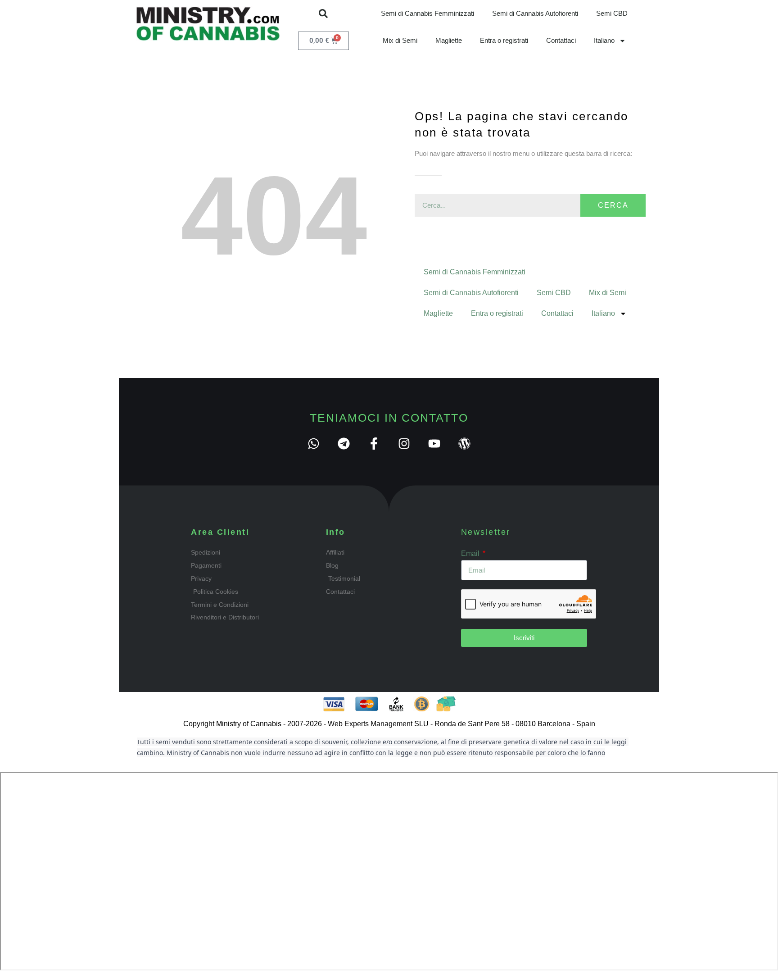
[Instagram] (404, 443)
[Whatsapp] (314, 443)
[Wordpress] (464, 443)
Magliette (448, 40)
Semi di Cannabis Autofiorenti (535, 13)
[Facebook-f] (374, 443)
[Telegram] (344, 443)
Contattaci (561, 40)
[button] (323, 14)
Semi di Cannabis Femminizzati (427, 13)
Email (471, 553)
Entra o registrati (504, 40)
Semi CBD (612, 13)
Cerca (613, 205)
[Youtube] (434, 443)
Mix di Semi (400, 40)
